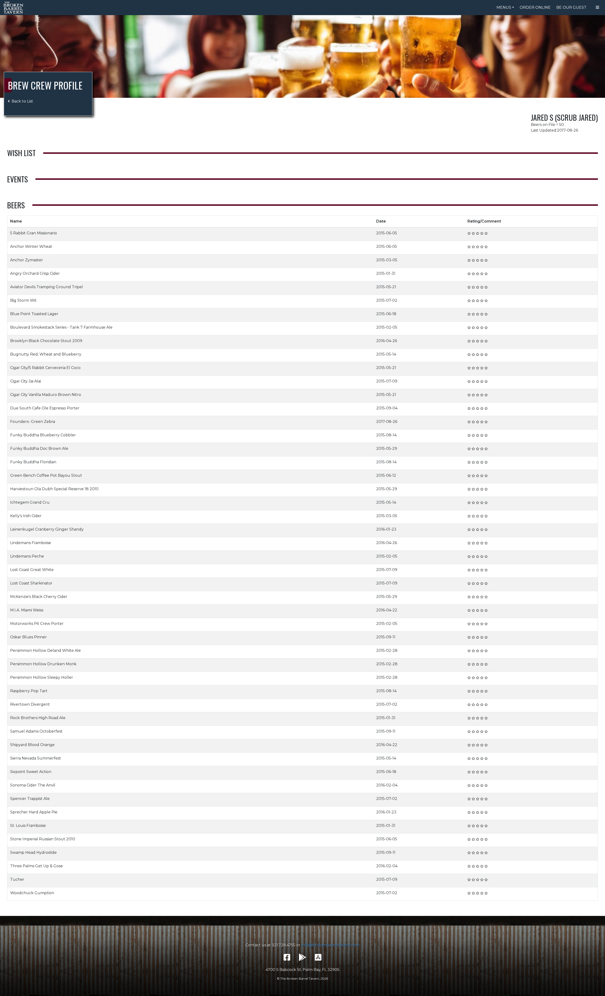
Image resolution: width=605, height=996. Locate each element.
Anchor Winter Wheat (31, 246)
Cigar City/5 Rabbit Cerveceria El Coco (45, 367)
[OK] (473, 233)
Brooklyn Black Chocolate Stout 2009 (46, 341)
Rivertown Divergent (30, 704)
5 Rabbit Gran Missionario (33, 233)
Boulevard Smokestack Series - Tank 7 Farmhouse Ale (61, 327)
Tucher (17, 879)
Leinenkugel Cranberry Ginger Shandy (47, 529)
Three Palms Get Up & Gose (36, 866)
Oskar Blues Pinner (28, 637)
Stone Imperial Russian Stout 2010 (42, 839)
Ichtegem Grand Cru (30, 502)
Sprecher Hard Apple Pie (33, 812)
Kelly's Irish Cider (26, 516)
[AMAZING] (486, 233)
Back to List (22, 101)
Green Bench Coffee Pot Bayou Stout (46, 475)
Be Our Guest (571, 7)
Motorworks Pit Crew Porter (37, 623)
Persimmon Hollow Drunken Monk (43, 664)
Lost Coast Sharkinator (31, 583)
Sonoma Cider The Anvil (32, 785)
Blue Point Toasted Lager (34, 314)
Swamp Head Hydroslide (33, 852)
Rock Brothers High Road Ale (37, 718)
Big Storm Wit (23, 300)
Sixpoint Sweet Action (30, 771)
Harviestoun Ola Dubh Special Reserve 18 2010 (54, 489)
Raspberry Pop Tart (29, 691)
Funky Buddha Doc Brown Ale (39, 448)
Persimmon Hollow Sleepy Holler (41, 677)
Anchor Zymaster (26, 260)
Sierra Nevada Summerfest (35, 758)
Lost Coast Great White (32, 569)
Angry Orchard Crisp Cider (35, 273)
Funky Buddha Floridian (33, 462)
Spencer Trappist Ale (30, 798)
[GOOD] (477, 233)
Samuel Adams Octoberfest (36, 731)
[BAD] (469, 233)
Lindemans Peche (27, 556)
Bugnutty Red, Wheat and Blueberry (45, 354)
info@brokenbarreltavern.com (330, 945)
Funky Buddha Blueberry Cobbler (43, 435)
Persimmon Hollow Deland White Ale (45, 650)
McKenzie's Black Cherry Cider (38, 596)
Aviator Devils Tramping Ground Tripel (46, 287)
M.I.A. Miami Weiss (26, 610)
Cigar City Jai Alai (25, 381)
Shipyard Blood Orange (32, 745)
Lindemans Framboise (30, 543)
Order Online (535, 7)
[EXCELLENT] (482, 233)
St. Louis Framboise (28, 825)
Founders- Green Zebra (32, 421)
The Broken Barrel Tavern (14, 7)
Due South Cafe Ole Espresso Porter (44, 408)
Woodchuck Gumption (32, 893)
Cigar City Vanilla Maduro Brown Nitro (45, 394)
